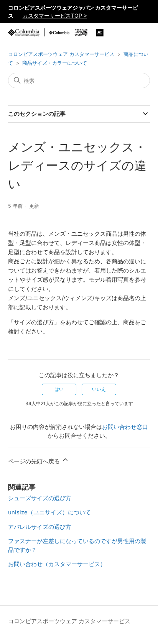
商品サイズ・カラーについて (54, 63)
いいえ (99, 389)
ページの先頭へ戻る (34, 461)
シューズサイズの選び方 (39, 498)
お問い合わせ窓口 (125, 426)
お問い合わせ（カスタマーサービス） (57, 564)
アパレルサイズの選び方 (39, 526)
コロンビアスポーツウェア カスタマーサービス (61, 54)
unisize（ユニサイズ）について (49, 512)
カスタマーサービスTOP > (55, 15)
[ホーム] (24, 32)
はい (59, 389)
